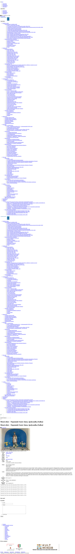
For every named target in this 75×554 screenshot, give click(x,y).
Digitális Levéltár (6, 23)
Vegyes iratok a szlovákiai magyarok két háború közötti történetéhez (19, 38)
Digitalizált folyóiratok (9, 49)
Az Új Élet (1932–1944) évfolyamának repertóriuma (16, 378)
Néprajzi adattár (10, 114)
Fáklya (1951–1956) (10, 51)
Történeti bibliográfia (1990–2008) (13, 171)
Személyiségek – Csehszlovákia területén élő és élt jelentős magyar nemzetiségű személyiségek (23, 206)
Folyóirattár (9, 82)
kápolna (6, 533)
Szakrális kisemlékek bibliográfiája (13, 168)
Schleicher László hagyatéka (12, 98)
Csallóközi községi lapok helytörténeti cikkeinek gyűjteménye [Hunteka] (19, 162)
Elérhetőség (5, 3)
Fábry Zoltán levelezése (11, 72)
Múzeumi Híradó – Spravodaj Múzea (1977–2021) (16, 66)
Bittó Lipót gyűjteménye (11, 147)
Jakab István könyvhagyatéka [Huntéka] (14, 97)
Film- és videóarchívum (9, 125)
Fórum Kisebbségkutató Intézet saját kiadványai (15, 65)
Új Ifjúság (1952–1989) (11, 61)
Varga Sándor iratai (10, 105)
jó (6, 454)
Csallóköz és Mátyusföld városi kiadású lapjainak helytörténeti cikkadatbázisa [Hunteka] (22, 161)
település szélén (8, 453)
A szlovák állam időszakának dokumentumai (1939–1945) (17, 30)
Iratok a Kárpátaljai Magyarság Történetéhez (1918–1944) (17, 35)
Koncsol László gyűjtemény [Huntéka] (13, 84)
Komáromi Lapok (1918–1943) (12, 53)
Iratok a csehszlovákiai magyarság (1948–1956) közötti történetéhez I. (19, 36)
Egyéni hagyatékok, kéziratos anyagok (13, 33)
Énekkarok (9, 195)
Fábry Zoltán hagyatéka (11, 93)
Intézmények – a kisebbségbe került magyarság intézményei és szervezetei (20, 203)
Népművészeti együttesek (9, 123)
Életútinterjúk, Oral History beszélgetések (14, 143)
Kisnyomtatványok (10, 74)
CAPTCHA (5, 514)
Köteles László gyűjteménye (12, 150)
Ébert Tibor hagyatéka (11, 109)
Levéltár (4, 183)
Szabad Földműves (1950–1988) (12, 254)
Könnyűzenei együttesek (9, 121)
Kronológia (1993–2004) (11, 213)
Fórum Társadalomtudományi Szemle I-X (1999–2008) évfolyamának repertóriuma (21, 379)
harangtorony (7, 530)
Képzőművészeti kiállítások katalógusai (14, 112)
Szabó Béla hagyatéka (11, 99)
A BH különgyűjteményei (9, 79)
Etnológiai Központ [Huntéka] (12, 374)
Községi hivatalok (8, 122)
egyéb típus (7, 526)
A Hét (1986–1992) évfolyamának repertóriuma (15, 377)
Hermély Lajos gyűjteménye (12, 149)
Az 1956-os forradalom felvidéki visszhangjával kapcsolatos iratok (18, 31)
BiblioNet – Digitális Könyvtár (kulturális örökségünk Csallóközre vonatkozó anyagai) (22, 64)
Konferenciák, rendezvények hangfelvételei (14, 140)
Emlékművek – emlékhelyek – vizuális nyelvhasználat (16, 136)
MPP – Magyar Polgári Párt (9, 197)
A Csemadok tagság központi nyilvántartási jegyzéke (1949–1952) (18, 26)
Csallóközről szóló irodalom (12, 163)
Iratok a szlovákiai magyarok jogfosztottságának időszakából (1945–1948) (20, 37)
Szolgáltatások (5, 5)
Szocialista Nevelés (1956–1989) (12, 257)
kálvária (6, 532)
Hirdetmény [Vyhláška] (11, 42)
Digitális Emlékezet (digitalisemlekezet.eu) (14, 135)
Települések (5, 199)
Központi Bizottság (10, 189)
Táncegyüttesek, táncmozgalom (12, 193)
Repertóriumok (7, 376)
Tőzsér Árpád (9, 172)
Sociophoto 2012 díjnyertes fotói (12, 137)
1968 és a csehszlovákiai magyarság (13, 25)
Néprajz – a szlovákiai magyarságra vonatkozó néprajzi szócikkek (18, 204)
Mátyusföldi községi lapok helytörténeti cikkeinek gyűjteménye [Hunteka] (20, 165)
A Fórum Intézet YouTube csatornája (13, 127)
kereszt (6, 531)
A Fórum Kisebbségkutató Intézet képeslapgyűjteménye (16, 145)
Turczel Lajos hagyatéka (11, 103)
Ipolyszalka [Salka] (9, 459)
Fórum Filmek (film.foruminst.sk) (13, 128)
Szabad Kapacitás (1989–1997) (12, 255)
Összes (8, 47)
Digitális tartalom (8, 76)
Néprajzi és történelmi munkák (12, 67)
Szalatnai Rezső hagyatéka (11, 101)
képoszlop (6, 535)
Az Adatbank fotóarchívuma (12, 132)
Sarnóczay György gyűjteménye (12, 154)
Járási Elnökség (9, 188)
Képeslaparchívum (8, 144)
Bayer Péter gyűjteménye (11, 146)
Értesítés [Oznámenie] (11, 46)
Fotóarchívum (7, 131)
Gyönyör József (10, 164)
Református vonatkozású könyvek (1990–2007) (15, 167)
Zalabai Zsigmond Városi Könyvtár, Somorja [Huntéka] (16, 375)
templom (6, 539)
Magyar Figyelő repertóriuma (12, 182)
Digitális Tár (5, 48)
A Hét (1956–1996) (10, 50)
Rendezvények (5, 198)
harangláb (6, 529)
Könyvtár (4, 157)
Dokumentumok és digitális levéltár (11, 24)
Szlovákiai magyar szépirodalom (12, 69)
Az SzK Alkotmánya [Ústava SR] (13, 40)
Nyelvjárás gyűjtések (10, 141)
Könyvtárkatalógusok (8, 175)
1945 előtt (7, 455)
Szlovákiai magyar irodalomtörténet (13, 68)
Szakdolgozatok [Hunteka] (11, 85)
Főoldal (1, 552)
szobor (7, 452)
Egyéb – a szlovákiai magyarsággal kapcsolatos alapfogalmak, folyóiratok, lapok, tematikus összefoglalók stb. (26, 202)
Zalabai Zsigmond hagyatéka (12, 107)
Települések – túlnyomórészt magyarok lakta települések (17, 207)
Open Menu (3, 8)
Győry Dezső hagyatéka (11, 95)
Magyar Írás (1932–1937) (11, 252)
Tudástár (4, 200)
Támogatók (5, 6)
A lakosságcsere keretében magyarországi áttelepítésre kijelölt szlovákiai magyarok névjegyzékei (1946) (25, 27)
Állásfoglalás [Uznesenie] (11, 45)
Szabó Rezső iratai (10, 100)
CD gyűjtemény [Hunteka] (11, 80)
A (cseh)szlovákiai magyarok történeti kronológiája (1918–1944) (18, 210)
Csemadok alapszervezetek (9, 117)
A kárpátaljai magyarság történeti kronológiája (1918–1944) (17, 212)
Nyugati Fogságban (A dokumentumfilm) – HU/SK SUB (17, 130)
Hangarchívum (7, 138)
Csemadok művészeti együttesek (10, 118)
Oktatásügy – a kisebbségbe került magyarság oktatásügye (17, 205)
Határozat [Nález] (10, 41)
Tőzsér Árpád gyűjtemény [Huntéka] (13, 87)
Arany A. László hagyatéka (12, 90)
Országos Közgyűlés (10, 191)
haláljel (6, 528)
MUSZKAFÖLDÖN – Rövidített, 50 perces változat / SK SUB (18, 129)
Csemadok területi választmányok (10, 119)
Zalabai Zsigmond (10, 174)
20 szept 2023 (3, 427)
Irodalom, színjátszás (10, 187)
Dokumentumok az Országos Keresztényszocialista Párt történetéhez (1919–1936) (21, 32)
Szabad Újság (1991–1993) (12, 256)
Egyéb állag (9, 185)
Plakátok (8, 115)
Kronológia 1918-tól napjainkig (10, 209)
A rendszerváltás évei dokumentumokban (14, 29)
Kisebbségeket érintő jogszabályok (11, 39)
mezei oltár (11, 452)
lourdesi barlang (7, 536)
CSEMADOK (7, 184)
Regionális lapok (10, 77)
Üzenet (4, 504)
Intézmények (5, 116)
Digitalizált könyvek (8, 63)
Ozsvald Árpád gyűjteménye (12, 152)
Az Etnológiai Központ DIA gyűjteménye (14, 133)
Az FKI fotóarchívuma (11, 134)
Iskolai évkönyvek (10, 73)
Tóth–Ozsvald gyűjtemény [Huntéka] (13, 86)
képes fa (6, 534)
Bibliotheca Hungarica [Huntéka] (13, 373)
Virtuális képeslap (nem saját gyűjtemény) (14, 156)
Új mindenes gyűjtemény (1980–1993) (13, 70)
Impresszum (5, 4)
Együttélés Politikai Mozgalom (10, 196)
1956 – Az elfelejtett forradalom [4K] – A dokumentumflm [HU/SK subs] (19, 126)
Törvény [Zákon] (10, 44)
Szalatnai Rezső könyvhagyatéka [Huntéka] (14, 102)
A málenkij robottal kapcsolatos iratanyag (14, 28)
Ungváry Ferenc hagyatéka (11, 104)
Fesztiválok (9, 186)
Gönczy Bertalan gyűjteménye (12, 148)
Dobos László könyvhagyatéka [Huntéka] (14, 92)
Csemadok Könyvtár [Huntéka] (12, 81)
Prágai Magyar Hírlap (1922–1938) (13, 253)
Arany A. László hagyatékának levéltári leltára (15, 91)
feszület (6, 527)
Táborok (8, 192)
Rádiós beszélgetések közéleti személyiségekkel (15, 142)
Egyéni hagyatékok (8, 89)
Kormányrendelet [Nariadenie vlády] (13, 43)
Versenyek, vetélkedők (11, 194)
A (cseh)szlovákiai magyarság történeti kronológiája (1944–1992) (18, 211)
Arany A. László (10, 159)
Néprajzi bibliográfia (10, 166)
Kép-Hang (4, 124)
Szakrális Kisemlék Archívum (12, 75)
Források (4, 524)
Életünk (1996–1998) (10, 258)
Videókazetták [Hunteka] (11, 88)
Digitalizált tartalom (8, 71)
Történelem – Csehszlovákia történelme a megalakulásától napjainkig (19, 208)
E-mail (4, 502)
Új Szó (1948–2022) (10, 62)
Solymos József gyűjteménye (12, 155)
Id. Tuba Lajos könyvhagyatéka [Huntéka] (14, 96)
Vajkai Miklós (9, 173)
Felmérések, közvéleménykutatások (13, 139)
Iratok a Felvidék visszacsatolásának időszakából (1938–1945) (18, 34)
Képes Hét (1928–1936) (11, 251)
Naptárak (8, 113)
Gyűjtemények (5, 78)
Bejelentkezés (2, 16)
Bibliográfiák (7, 158)
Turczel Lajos (9, 170)
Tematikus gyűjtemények (9, 110)
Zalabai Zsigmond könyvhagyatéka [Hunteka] (15, 108)
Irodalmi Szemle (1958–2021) (12, 52)
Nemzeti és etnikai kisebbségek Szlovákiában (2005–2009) (17, 214)
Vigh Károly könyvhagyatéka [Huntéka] (14, 106)
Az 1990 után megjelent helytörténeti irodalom (15, 160)
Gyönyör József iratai (10, 94)
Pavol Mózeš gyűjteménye (11, 153)
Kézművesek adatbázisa (9, 120)
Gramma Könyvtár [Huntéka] (12, 83)
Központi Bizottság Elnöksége (12, 190)
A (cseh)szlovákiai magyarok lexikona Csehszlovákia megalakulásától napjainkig (19, 201)
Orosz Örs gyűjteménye (11, 151)
